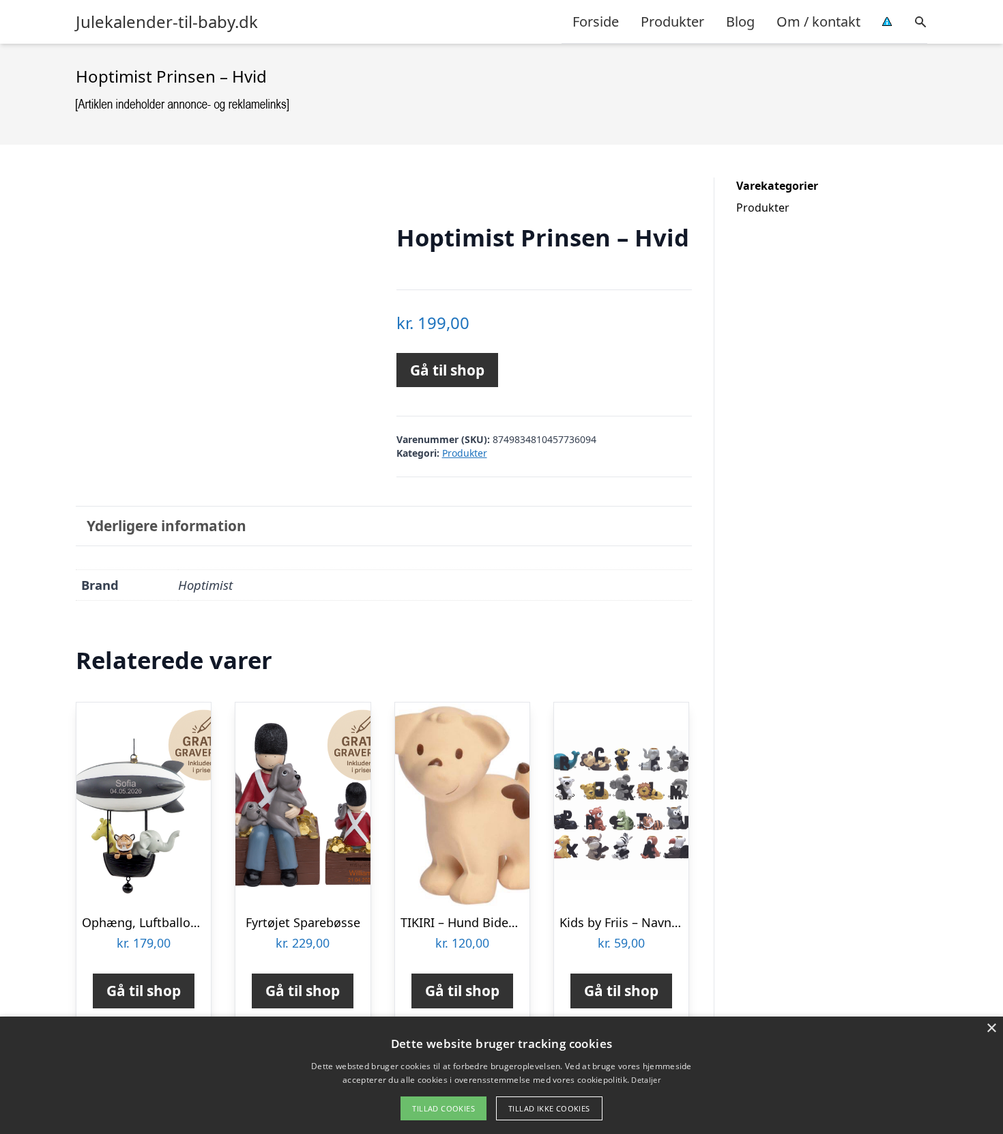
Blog (740, 21)
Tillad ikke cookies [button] (549, 1108)
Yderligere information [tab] (166, 525)
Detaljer (645, 1080)
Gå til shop (447, 370)
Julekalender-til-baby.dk (167, 22)
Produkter (672, 21)
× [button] (991, 1028)
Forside (595, 21)
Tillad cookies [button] (443, 1108)
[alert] (501, 1075)
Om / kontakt (818, 21)
